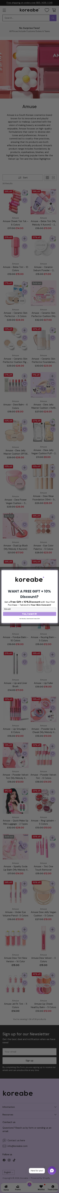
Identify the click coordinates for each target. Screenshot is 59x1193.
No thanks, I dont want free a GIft (29, 618)
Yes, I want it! (29, 613)
